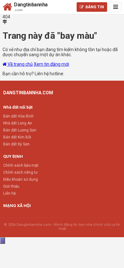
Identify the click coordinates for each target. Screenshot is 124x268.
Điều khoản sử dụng (20, 179)
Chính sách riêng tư (20, 172)
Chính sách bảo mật (20, 165)
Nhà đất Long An (17, 123)
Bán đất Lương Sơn (19, 130)
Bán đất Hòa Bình (18, 116)
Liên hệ (9, 193)
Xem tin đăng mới (51, 64)
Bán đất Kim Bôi (17, 137)
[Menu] (115, 7)
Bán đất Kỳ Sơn (16, 144)
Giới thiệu (11, 186)
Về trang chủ (20, 64)
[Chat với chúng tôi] (2, 240)
